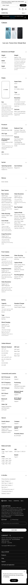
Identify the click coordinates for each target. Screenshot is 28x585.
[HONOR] (5, 500)
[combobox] (4, 13)
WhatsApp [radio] (15, 519)
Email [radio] (5, 519)
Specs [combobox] (23, 13)
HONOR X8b (12, 16)
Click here (7, 576)
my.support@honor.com (8, 545)
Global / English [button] (5, 5)
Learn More (12, 18)
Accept (14, 580)
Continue (23, 5)
